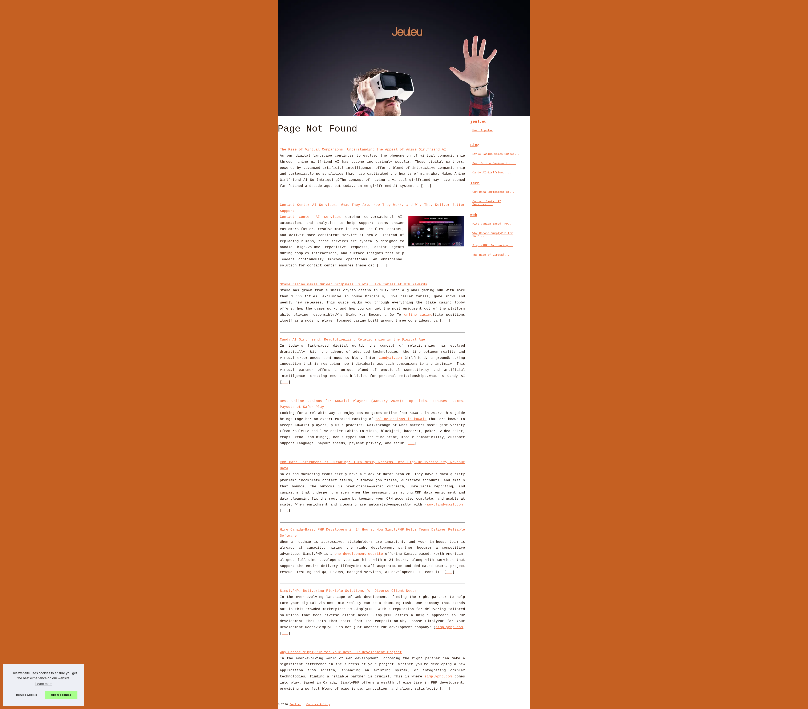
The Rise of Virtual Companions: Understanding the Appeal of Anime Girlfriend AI (363, 150)
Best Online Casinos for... (494, 163)
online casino (418, 315)
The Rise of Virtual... (490, 255)
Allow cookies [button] (61, 694)
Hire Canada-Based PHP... (492, 223)
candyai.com (390, 358)
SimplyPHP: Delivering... (492, 245)
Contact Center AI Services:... (486, 203)
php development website (359, 554)
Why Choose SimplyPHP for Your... (492, 234)
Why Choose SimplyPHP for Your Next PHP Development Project (341, 652)
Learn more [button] (43, 684)
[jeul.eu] (404, 58)
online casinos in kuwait (401, 419)
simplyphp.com (449, 627)
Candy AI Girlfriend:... (491, 172)
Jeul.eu (295, 704)
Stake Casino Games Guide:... (496, 154)
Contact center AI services (310, 217)
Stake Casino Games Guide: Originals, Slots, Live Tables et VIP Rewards (353, 284)
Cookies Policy (318, 704)
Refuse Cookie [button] (26, 694)
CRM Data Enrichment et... (493, 192)
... (426, 186)
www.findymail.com (445, 505)
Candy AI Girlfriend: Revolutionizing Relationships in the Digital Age (352, 340)
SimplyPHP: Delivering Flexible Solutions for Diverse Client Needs (348, 591)
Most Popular (482, 130)
